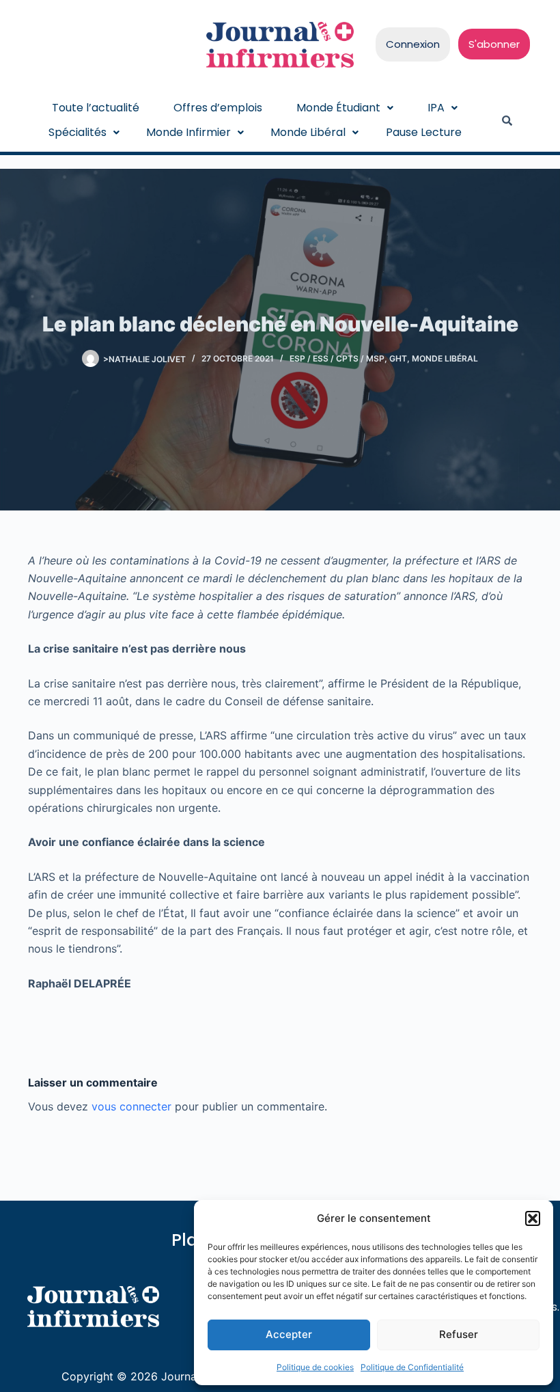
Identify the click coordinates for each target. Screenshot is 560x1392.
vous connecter (131, 1106)
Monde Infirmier (188, 132)
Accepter (289, 1334)
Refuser (458, 1334)
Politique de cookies (315, 1367)
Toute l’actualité (95, 107)
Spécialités (77, 132)
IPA (436, 107)
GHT (398, 358)
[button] (533, 1218)
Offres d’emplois (217, 107)
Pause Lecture (424, 132)
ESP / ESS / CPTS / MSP (337, 358)
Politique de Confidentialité (412, 1367)
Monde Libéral (308, 132)
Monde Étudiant (338, 107)
